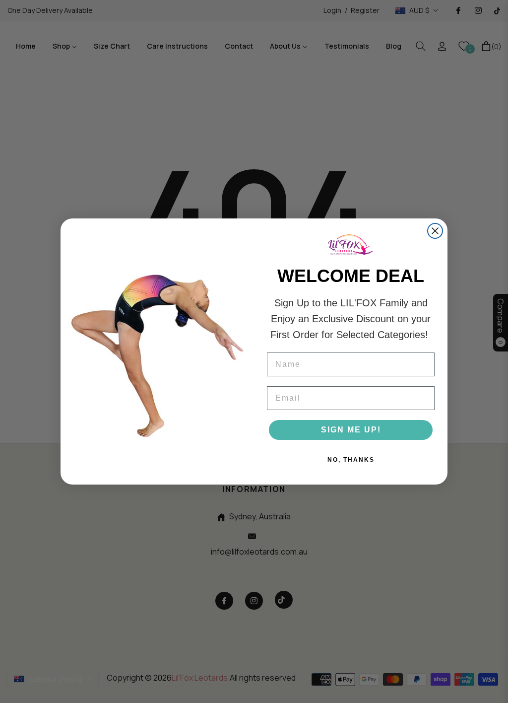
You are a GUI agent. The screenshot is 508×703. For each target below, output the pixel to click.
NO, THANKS (351, 459)
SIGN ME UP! (351, 429)
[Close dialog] (435, 230)
